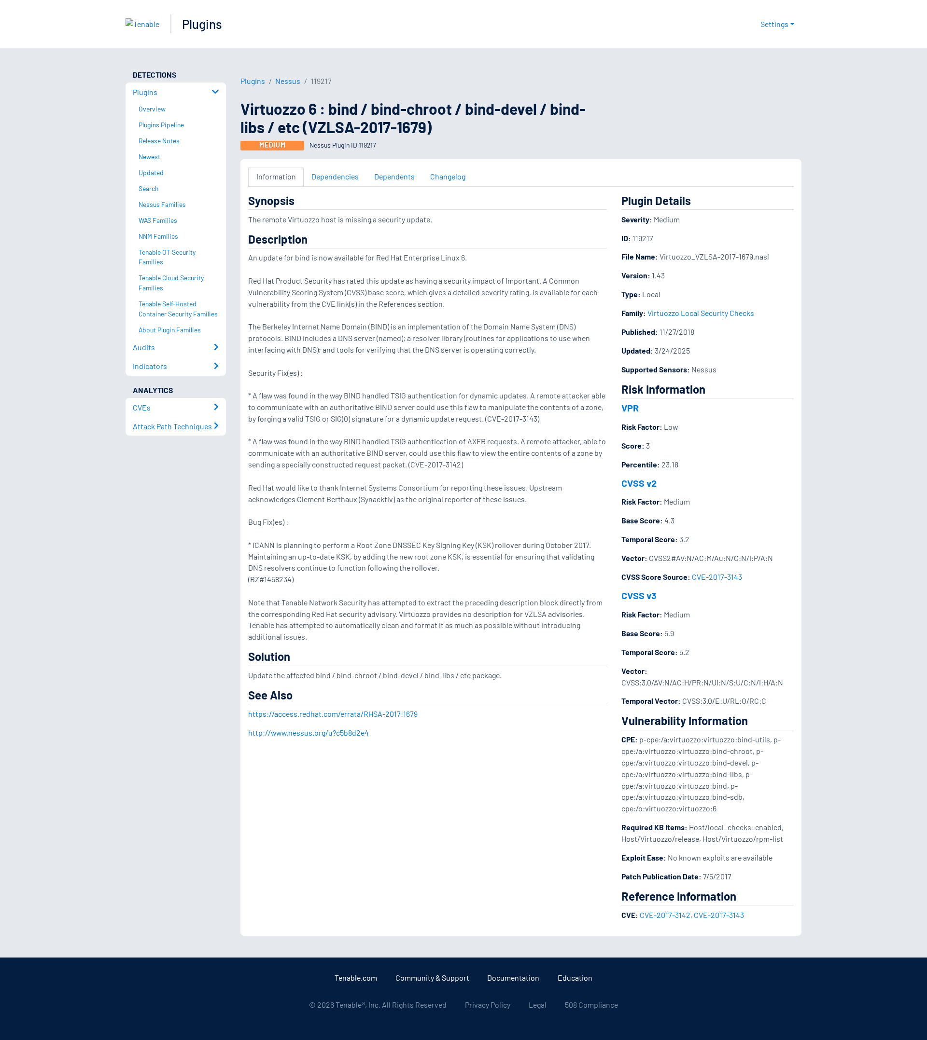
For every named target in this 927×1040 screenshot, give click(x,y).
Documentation (513, 977)
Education (575, 977)
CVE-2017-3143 (717, 576)
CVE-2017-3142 (665, 914)
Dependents (394, 176)
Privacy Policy (487, 1004)
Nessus (287, 80)
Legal (538, 1004)
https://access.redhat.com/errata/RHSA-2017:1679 (333, 713)
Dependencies (335, 176)
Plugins (202, 23)
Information (276, 176)
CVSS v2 (639, 483)
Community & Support (432, 977)
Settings (774, 23)
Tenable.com (356, 977)
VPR (630, 407)
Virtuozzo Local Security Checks (700, 312)
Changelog (447, 176)
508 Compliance (591, 1004)
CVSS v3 (639, 595)
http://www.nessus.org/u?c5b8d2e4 (308, 732)
